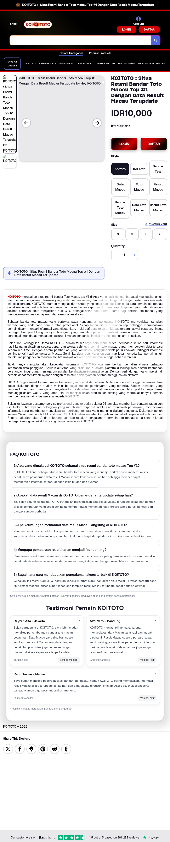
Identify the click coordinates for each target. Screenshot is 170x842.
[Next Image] (97, 123)
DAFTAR (149, 29)
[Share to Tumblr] (66, 748)
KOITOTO (14, 296)
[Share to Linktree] (31, 748)
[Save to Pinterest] (43, 748)
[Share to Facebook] (20, 748)
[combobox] (80, 40)
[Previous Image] (26, 123)
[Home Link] (37, 24)
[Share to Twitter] (8, 748)
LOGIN (126, 29)
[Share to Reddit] (55, 748)
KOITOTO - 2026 (15, 726)
